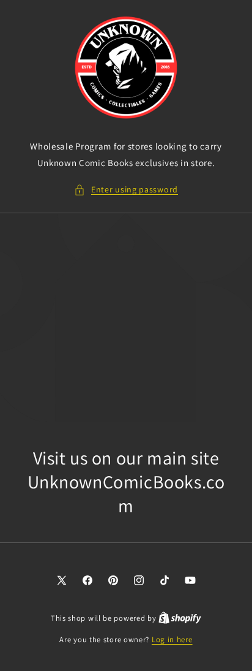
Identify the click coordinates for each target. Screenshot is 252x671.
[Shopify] (179, 618)
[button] (126, 189)
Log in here (172, 639)
